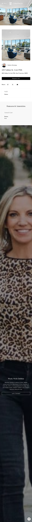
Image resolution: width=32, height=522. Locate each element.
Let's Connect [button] (16, 393)
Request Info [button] (16, 78)
